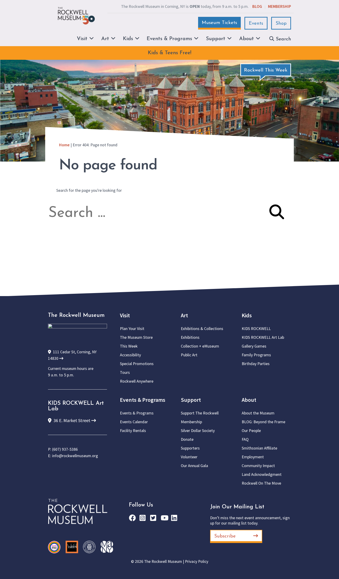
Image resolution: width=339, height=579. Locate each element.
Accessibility (130, 354)
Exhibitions (190, 337)
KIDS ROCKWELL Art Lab (263, 337)
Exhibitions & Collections (202, 328)
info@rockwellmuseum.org (75, 455)
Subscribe (225, 536)
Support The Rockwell (200, 413)
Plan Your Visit (132, 328)
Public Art (189, 354)
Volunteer (189, 456)
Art (184, 315)
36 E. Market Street (72, 420)
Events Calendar (134, 421)
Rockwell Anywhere (136, 381)
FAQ (245, 439)
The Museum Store (136, 337)
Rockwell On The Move (261, 483)
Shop (281, 23)
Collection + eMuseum (200, 346)
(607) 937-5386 (65, 449)
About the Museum (258, 413)
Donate (187, 439)
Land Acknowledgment (262, 474)
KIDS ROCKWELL (256, 328)
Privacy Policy (196, 561)
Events (256, 23)
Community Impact (258, 465)
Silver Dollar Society (198, 430)
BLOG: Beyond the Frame (263, 421)
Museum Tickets (219, 22)
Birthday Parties (256, 363)
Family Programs (256, 354)
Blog (257, 6)
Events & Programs (142, 399)
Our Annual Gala (194, 465)
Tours (125, 372)
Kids (247, 315)
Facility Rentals (133, 430)
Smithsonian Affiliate (259, 448)
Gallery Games (254, 346)
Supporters (190, 448)
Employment (253, 456)
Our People (251, 430)
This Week (129, 346)
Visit (125, 315)
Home (64, 144)
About (249, 399)
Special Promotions (137, 363)
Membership (279, 6)
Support (191, 399)
